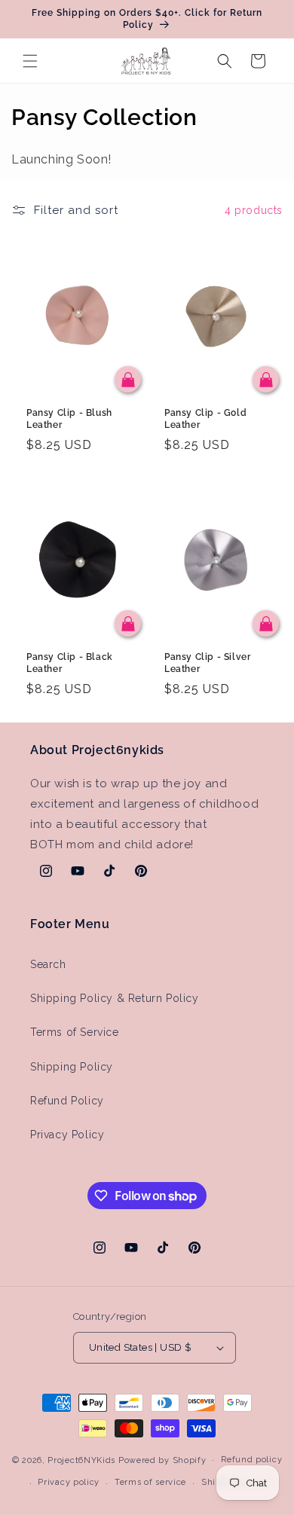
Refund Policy (67, 1101)
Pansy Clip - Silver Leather (207, 663)
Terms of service (150, 1482)
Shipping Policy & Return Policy (114, 998)
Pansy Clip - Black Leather (69, 663)
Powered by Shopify (162, 1460)
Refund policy (251, 1460)
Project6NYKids (81, 1460)
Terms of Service (74, 1032)
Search (48, 964)
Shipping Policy (71, 1067)
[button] (30, 61)
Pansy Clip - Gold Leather (205, 419)
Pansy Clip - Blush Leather (69, 419)
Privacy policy (69, 1482)
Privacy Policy (67, 1135)
